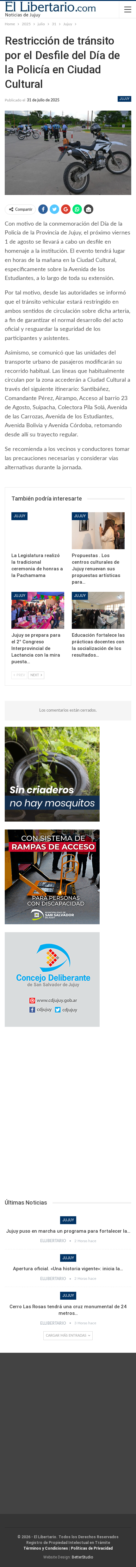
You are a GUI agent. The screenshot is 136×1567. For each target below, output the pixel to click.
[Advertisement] (68, 1115)
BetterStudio (82, 1557)
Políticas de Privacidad (92, 1548)
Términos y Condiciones (45, 1548)
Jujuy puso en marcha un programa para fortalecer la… (68, 1231)
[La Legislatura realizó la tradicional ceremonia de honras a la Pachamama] (37, 530)
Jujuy (124, 98)
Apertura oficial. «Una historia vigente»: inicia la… (68, 1269)
